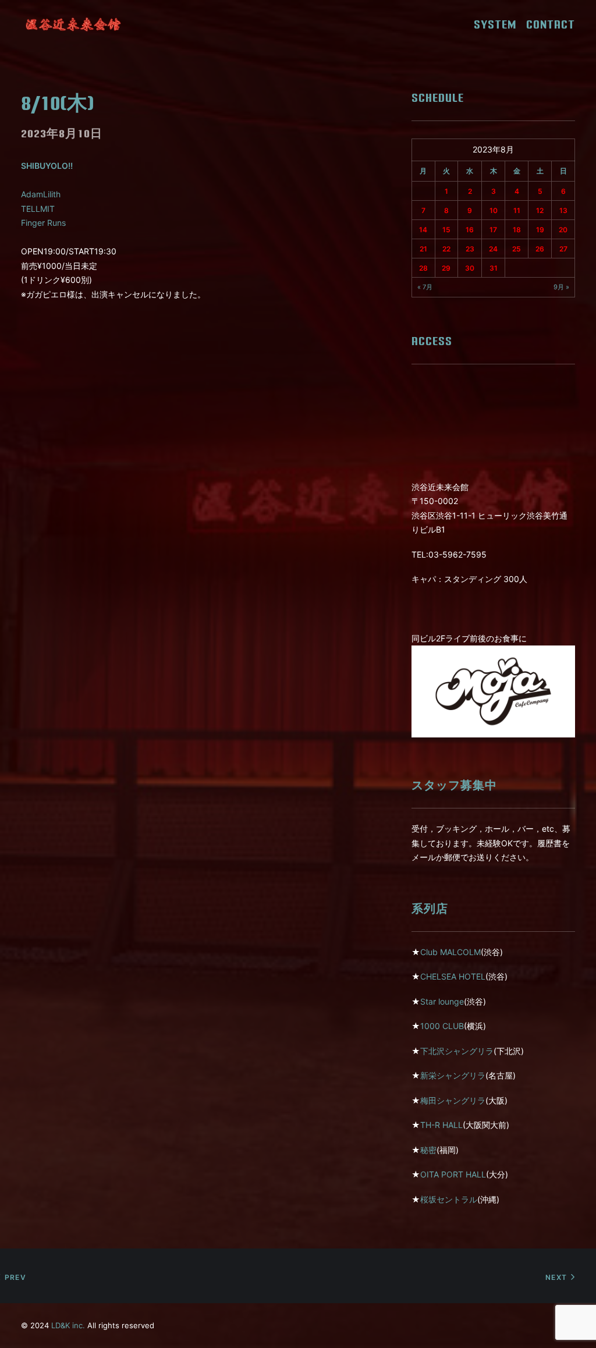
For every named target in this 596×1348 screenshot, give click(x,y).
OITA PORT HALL (453, 1174)
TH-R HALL (441, 1125)
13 (563, 210)
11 (516, 210)
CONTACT (550, 24)
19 (540, 229)
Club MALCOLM (450, 952)
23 (470, 248)
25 (516, 248)
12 (540, 210)
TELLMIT (38, 209)
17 (493, 229)
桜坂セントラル (448, 1199)
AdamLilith (41, 194)
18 (517, 229)
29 (446, 268)
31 (493, 268)
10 (493, 210)
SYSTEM (499, 24)
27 (563, 248)
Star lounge (442, 1001)
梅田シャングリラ (452, 1100)
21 (423, 248)
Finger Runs (43, 223)
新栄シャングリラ (452, 1075)
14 (423, 229)
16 (470, 229)
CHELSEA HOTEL (452, 976)
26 (539, 248)
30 (469, 268)
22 (446, 248)
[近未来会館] (73, 24)
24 (493, 248)
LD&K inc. (68, 1325)
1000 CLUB (442, 1026)
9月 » (561, 287)
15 (446, 229)
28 (423, 268)
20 (563, 229)
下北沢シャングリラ (457, 1051)
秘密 (428, 1150)
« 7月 (424, 287)
